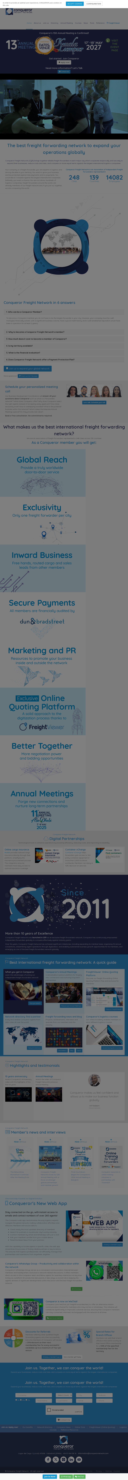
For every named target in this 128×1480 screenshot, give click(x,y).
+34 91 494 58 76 (69, 1453)
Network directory (34, 1048)
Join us (46, 23)
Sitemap (109, 1471)
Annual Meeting (66, 23)
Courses (78, 23)
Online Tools (80, 1427)
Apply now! (65, 62)
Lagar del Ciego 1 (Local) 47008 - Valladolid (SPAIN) (40, 1453)
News (86, 23)
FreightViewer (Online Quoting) (102, 1427)
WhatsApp (77, 1289)
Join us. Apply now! (9, 1427)
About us (37, 23)
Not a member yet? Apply (72, 1357)
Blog (71, 1050)
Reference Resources (69, 1430)
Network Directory (44, 1427)
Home (29, 23)
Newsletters (62, 1050)
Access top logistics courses (112, 1048)
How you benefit (35, 1003)
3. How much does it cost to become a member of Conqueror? (36, 339)
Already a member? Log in (112, 1245)
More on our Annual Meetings (71, 1006)
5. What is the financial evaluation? (23, 352)
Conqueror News (63, 1427)
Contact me (64, 72)
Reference (100, 23)
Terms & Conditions (84, 1471)
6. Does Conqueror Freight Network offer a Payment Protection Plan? (40, 359)
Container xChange (73, 852)
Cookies (117, 1471)
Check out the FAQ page (29, 376)
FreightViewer (114, 23)
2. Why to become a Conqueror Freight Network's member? (35, 332)
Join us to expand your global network (29, 368)
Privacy (99, 1471)
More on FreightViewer (113, 1009)
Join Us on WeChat (55, 1318)
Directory (54, 23)
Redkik (7, 852)
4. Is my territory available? (19, 346)
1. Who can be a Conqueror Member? (24, 312)
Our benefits (27, 1427)
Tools (92, 23)
